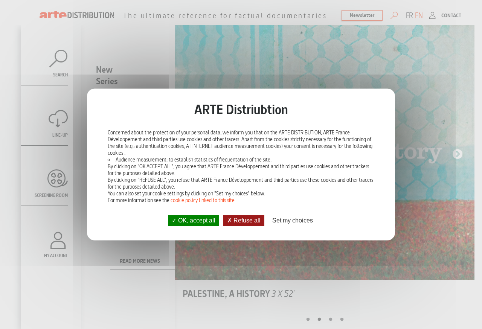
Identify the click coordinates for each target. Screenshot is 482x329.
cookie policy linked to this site (203, 200)
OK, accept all (196, 220)
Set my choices (292, 220)
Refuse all (246, 220)
